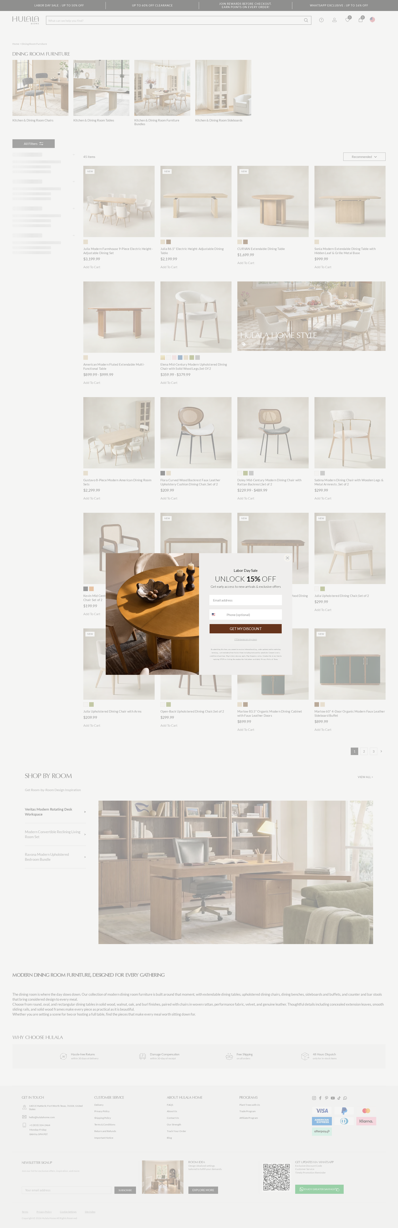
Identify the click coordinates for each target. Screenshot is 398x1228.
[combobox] (217, 614)
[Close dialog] (287, 558)
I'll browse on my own (245, 639)
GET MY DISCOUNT (246, 629)
